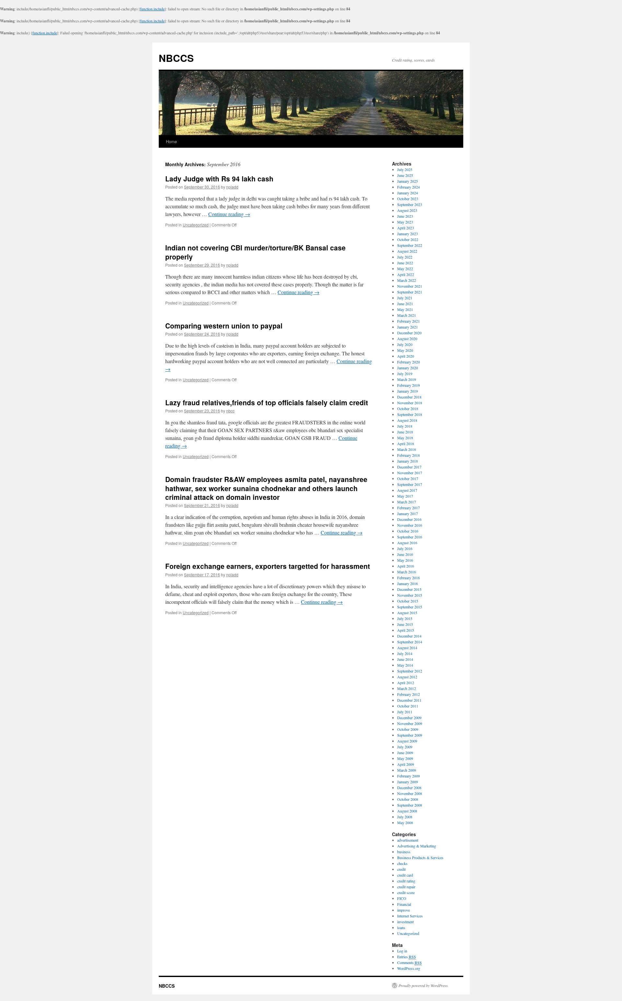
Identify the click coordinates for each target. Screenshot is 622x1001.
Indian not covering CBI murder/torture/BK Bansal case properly (255, 252)
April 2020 (405, 356)
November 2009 (409, 723)
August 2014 (407, 647)
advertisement (407, 840)
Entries (406, 956)
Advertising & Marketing (416, 845)
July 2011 (404, 711)
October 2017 (407, 478)
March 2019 (406, 379)
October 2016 (407, 531)
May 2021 (405, 309)
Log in (402, 950)
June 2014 (405, 659)
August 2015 (407, 612)
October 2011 (407, 705)
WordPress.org (408, 968)
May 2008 (405, 822)
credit (401, 869)
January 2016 (407, 583)
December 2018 (409, 396)
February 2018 (408, 455)
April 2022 (405, 274)
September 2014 (409, 641)
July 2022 (404, 256)
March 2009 (406, 770)
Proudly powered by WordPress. (423, 985)
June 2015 (405, 624)
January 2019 (407, 391)
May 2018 (405, 437)
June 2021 (405, 303)
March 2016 (406, 571)
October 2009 (407, 729)
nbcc (230, 410)
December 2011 (409, 700)
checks (402, 863)
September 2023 (409, 204)
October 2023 (407, 198)
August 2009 (407, 740)
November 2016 (409, 525)
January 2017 (407, 513)
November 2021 (409, 286)
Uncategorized (196, 224)
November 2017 (409, 472)
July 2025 (404, 169)
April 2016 (405, 566)
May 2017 (405, 496)
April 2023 (405, 227)
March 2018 (406, 449)
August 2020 (407, 338)
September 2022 (409, 245)
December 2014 (409, 636)
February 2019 (408, 385)
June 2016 (405, 554)
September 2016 (409, 536)
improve (403, 910)
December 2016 (409, 519)
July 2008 (404, 816)
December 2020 (409, 332)
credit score (406, 892)
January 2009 (407, 781)
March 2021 (406, 315)
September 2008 (409, 805)
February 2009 (408, 775)
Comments (409, 962)
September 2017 (409, 484)
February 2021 (408, 321)
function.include (152, 8)
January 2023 (407, 233)
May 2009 (405, 758)
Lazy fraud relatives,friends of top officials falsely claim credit (266, 402)
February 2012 (408, 694)
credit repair (406, 886)
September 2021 (409, 291)
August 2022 (407, 251)
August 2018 (407, 420)
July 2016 (404, 548)
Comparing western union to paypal (223, 325)
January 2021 (407, 326)
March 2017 (406, 501)
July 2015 (404, 618)
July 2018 (404, 426)
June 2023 (405, 216)
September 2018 (409, 414)
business (403, 851)
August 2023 (407, 210)
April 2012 (405, 682)
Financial (404, 904)
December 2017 (409, 466)
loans (401, 927)
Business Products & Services (420, 857)
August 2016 (407, 542)
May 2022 (405, 268)
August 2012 (407, 676)
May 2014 (405, 665)
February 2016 (408, 577)
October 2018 (407, 408)
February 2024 (408, 187)
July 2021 (404, 297)
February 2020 (408, 361)
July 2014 (404, 653)
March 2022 (406, 280)
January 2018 (407, 461)
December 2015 (409, 589)
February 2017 (408, 507)
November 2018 (409, 402)
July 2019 (404, 373)
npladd (232, 187)
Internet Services (410, 915)
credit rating (406, 880)
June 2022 (405, 262)
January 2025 (407, 181)
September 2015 (409, 606)
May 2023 (405, 221)
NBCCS (176, 58)
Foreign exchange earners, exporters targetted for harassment (267, 566)
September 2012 (409, 670)
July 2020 (404, 344)
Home (171, 141)
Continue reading (229, 214)
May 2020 (405, 350)
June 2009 (405, 752)
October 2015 (407, 601)
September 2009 (409, 735)
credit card (405, 875)
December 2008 (409, 787)
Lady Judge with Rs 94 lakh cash (219, 178)
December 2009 (409, 717)
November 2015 (409, 595)
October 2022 (407, 239)
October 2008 (407, 799)
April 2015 (405, 630)
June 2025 (405, 175)
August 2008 (407, 810)
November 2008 (409, 793)
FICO (401, 898)
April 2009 (405, 764)
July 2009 (404, 746)
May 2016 (405, 560)
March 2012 (406, 688)
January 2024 (407, 192)
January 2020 (407, 367)
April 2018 (405, 443)
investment (405, 921)
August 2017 (407, 490)
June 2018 (405, 431)
